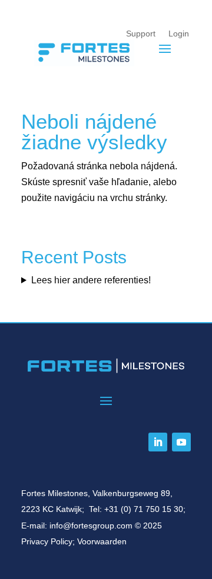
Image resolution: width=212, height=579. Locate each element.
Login (178, 33)
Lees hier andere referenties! (91, 280)
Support (140, 33)
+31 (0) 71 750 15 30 (143, 509)
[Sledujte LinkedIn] (157, 442)
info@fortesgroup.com (90, 525)
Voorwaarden (102, 541)
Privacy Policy (46, 541)
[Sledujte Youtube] (181, 442)
